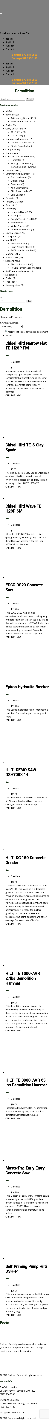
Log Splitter (11, 236)
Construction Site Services (18, 156)
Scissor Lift (11, 260)
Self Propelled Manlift (22, 250)
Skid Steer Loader (20, 191)
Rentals (9, 38)
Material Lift (11, 253)
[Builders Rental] (9, 12)
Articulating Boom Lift (22, 118)
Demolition (11, 170)
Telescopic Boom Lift (21, 121)
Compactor (11, 149)
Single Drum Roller (20, 146)
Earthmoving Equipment (17, 173)
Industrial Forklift (20, 212)
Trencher (10, 281)
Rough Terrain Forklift (22, 219)
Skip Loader (17, 194)
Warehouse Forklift (21, 229)
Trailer (8, 278)
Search (29, 99)
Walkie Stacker (18, 226)
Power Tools (11, 257)
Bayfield (9, 42)
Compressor (11, 152)
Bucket (9, 125)
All (6, 111)
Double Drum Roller (21, 142)
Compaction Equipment (17, 138)
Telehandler (17, 222)
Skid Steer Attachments (17, 271)
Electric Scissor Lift (20, 264)
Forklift (9, 208)
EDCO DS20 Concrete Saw (24, 587)
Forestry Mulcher (14, 201)
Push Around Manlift (21, 246)
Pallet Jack (16, 215)
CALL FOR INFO (13, 395)
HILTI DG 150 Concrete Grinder (25, 860)
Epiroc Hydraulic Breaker (27, 687)
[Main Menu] (1, 13)
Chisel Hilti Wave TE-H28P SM (24, 508)
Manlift (9, 240)
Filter (29, 301)
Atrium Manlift (18, 243)
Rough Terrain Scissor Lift (24, 267)
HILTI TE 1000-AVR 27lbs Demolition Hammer (22, 978)
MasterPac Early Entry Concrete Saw (25, 1170)
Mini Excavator (18, 187)
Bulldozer (16, 180)
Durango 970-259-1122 (25, 58)
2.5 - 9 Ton (16, 135)
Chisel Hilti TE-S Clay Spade (24, 447)
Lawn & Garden (13, 232)
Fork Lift (9, 205)
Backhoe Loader (19, 177)
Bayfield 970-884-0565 (24, 54)
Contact (9, 49)
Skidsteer (10, 274)
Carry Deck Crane (14, 128)
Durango (10, 45)
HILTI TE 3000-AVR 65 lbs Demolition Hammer (26, 1082)
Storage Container (20, 163)
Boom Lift (10, 114)
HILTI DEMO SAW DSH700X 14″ (20, 772)
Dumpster (16, 159)
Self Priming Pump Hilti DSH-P (26, 1268)
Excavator (16, 184)
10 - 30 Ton (16, 132)
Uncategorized (12, 285)
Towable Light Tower (22, 166)
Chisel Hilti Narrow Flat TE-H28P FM (25, 345)
